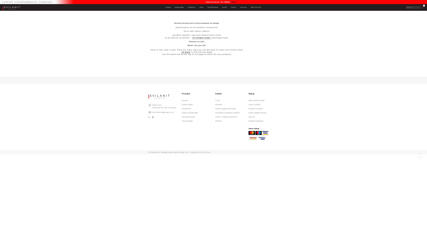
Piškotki (218, 121)
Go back (186, 52)
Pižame (233, 7)
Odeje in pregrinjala (190, 113)
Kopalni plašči (179, 7)
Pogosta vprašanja (256, 121)
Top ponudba (187, 121)
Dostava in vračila (256, 109)
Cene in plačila (254, 105)
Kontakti (218, 105)
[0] (422, 8)
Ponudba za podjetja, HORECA (227, 113)
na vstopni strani (201, 38)
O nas (217, 100)
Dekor (201, 7)
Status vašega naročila (257, 113)
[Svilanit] (12, 7)
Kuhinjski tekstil (213, 7)
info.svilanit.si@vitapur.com (163, 112)
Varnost (252, 117)
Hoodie (224, 7)
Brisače (168, 7)
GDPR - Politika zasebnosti (226, 117)
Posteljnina (191, 7)
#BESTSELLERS (256, 7)
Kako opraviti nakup (257, 100)
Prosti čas (243, 7)
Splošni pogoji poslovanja (225, 109)
